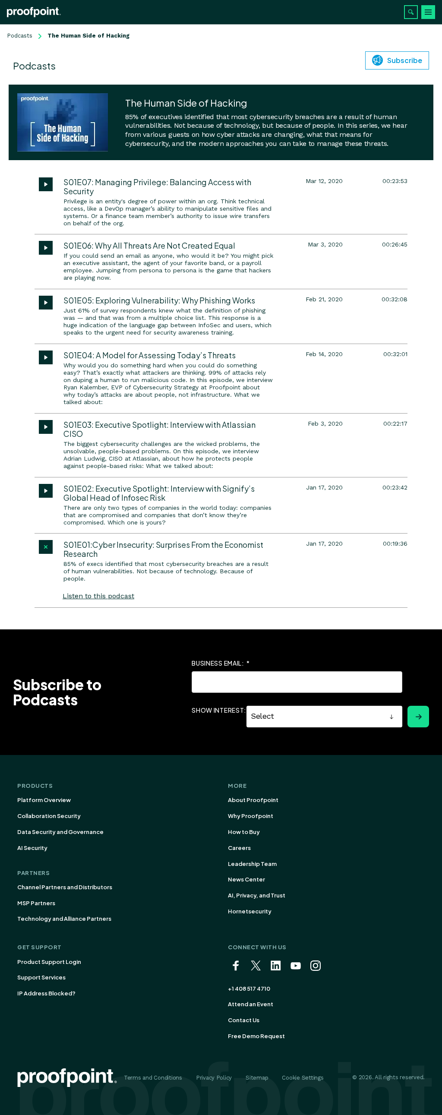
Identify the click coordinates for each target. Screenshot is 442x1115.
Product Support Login (49, 961)
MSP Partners (36, 903)
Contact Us (243, 1020)
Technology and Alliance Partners (64, 918)
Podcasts (19, 35)
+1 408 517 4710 (249, 988)
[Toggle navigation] (428, 12)
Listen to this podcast (98, 596)
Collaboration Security (49, 815)
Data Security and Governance (60, 831)
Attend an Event (250, 1004)
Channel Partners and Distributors (64, 887)
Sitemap (257, 1077)
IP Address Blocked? (46, 993)
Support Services (41, 977)
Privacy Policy (214, 1077)
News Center (246, 879)
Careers (239, 847)
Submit (418, 716)
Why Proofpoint (250, 815)
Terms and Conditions (153, 1077)
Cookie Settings (302, 1077)
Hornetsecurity (250, 911)
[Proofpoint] (34, 12)
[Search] (411, 12)
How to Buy (244, 831)
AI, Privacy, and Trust (256, 895)
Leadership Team (252, 863)
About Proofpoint (253, 799)
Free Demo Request (256, 1036)
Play (46, 184)
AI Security (32, 847)
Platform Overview (44, 799)
